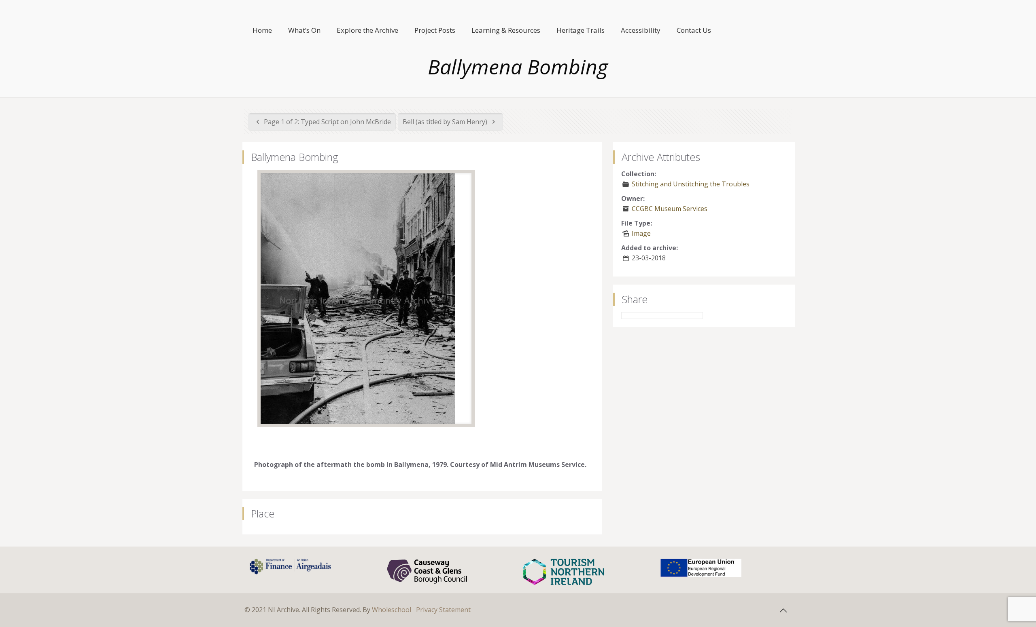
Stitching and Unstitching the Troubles (690, 183)
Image (641, 233)
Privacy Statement (443, 609)
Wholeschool (391, 609)
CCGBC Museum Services (669, 208)
